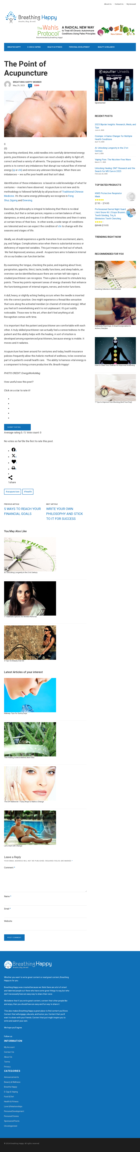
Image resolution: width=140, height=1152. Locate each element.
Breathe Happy (14, 47)
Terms (7, 1062)
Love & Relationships (17, 55)
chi (19, 170)
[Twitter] (6, 4)
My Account (131, 4)
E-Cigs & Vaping (34, 47)
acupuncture (13, 491)
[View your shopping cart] (127, 63)
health (29, 491)
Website (8, 921)
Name (7, 896)
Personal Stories (11, 1116)
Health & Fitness (54, 47)
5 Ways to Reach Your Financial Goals (22, 511)
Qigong (14, 200)
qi (14, 170)
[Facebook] (4, 4)
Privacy (7, 1067)
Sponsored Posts (11, 1121)
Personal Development (79, 47)
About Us (108, 4)
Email (7, 908)
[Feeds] (18, 1036)
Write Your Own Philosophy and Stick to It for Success (64, 514)
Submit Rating (14, 427)
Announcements (11, 1077)
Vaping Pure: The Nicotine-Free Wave (113, 159)
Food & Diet (38, 55)
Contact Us (119, 4)
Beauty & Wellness (106, 47)
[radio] (47, 398)
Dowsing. (28, 200)
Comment (9, 867)
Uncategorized (10, 1126)
